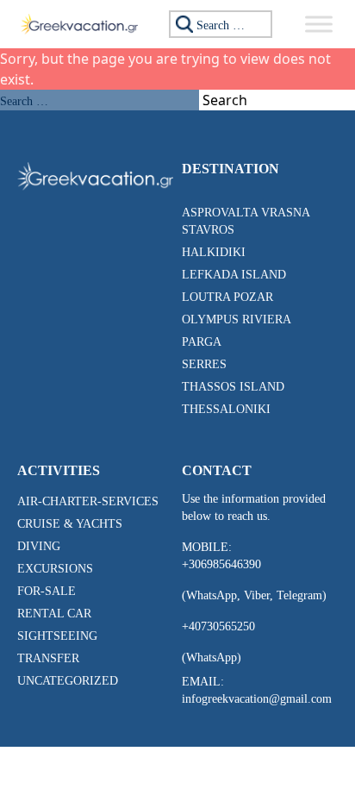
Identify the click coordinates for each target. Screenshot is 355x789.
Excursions (55, 568)
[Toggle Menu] (319, 24)
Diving (38, 546)
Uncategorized (67, 680)
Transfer (48, 658)
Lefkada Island (234, 274)
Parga (201, 341)
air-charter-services (88, 501)
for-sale (46, 591)
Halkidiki (214, 252)
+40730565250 (218, 626)
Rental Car (54, 613)
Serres (204, 364)
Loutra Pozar (227, 297)
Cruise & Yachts (69, 523)
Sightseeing (57, 635)
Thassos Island (233, 386)
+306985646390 (221, 564)
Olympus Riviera (236, 319)
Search (224, 100)
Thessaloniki (226, 409)
